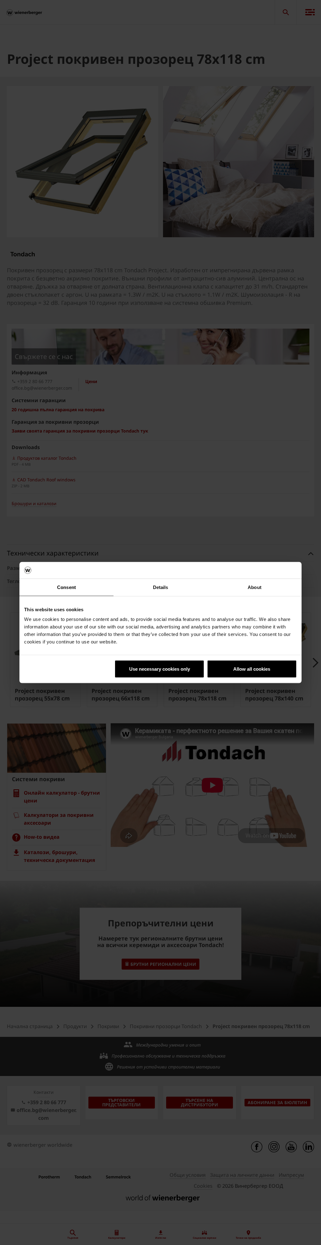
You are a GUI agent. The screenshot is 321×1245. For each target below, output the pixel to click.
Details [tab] (160, 587)
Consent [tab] (66, 587)
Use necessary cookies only (159, 669)
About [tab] (254, 587)
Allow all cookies (251, 669)
